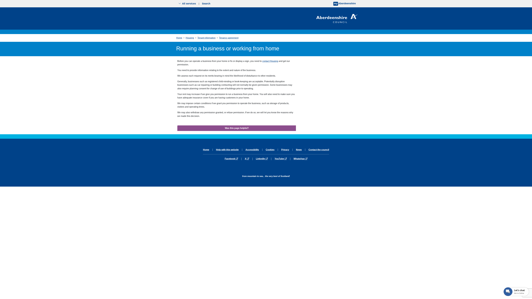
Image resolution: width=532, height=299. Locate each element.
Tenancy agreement (228, 38)
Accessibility (252, 150)
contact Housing (270, 61)
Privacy (285, 150)
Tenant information (206, 38)
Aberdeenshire (345, 3)
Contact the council (319, 150)
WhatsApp (300, 159)
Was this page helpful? (237, 128)
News (299, 150)
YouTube (282, 159)
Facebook (233, 159)
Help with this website (227, 150)
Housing (190, 38)
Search (206, 3)
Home (179, 38)
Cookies (270, 150)
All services (189, 3)
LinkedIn (263, 159)
